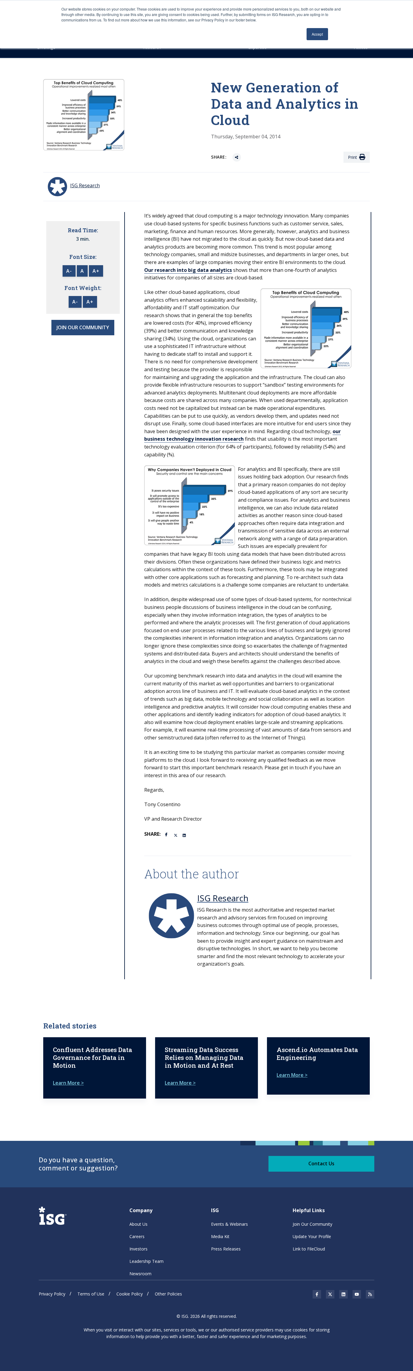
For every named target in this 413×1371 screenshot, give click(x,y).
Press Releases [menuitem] (226, 1249)
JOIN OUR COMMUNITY (83, 327)
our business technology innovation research (242, 435)
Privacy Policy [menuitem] (52, 1294)
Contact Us (321, 1163)
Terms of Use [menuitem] (90, 1294)
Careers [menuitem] (137, 1236)
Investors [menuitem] (138, 1249)
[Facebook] (167, 834)
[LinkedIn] (184, 835)
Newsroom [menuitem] (140, 1273)
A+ (96, 271)
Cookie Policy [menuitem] (129, 1294)
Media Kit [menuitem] (220, 1236)
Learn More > (68, 1083)
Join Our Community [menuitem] (312, 1224)
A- (69, 271)
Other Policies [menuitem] (168, 1294)
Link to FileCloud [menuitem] (309, 1249)
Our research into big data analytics (188, 270)
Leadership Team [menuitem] (146, 1261)
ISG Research (223, 898)
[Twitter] (176, 835)
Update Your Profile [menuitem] (312, 1236)
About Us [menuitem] (138, 1224)
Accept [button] (317, 34)
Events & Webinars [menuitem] (229, 1224)
